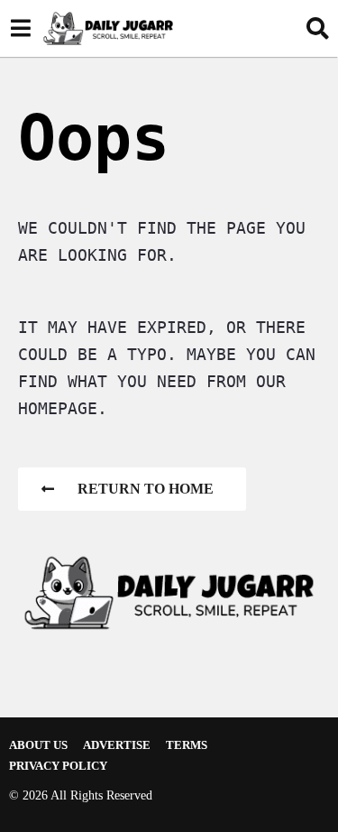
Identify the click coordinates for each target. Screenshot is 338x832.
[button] (20, 28)
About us (38, 745)
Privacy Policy (58, 765)
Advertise (117, 745)
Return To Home (146, 488)
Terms (186, 745)
